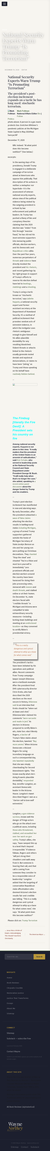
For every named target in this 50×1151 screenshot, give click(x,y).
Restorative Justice (15, 993)
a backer (24, 735)
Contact (24, 1147)
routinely (17, 374)
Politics (11, 119)
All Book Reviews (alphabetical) (20, 1107)
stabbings (17, 287)
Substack (35, 1147)
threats (16, 261)
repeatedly (29, 761)
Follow (20, 116)
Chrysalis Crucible (15, 988)
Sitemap (10, 1013)
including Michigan (27, 528)
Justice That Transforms (18, 998)
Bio (39, 114)
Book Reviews (13, 983)
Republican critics (21, 251)
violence (27, 261)
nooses (29, 587)
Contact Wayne (13, 1051)
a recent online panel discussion (24, 484)
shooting (32, 287)
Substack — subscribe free (19, 1038)
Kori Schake (22, 460)
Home (9, 978)
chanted (33, 554)
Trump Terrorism (29, 920)
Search (39, 957)
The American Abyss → (37, 934)
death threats (19, 590)
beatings (27, 284)
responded (28, 780)
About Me (11, 1008)
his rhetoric (31, 267)
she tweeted (18, 761)
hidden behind (27, 374)
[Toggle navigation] (4, 4)
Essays (10, 1003)
